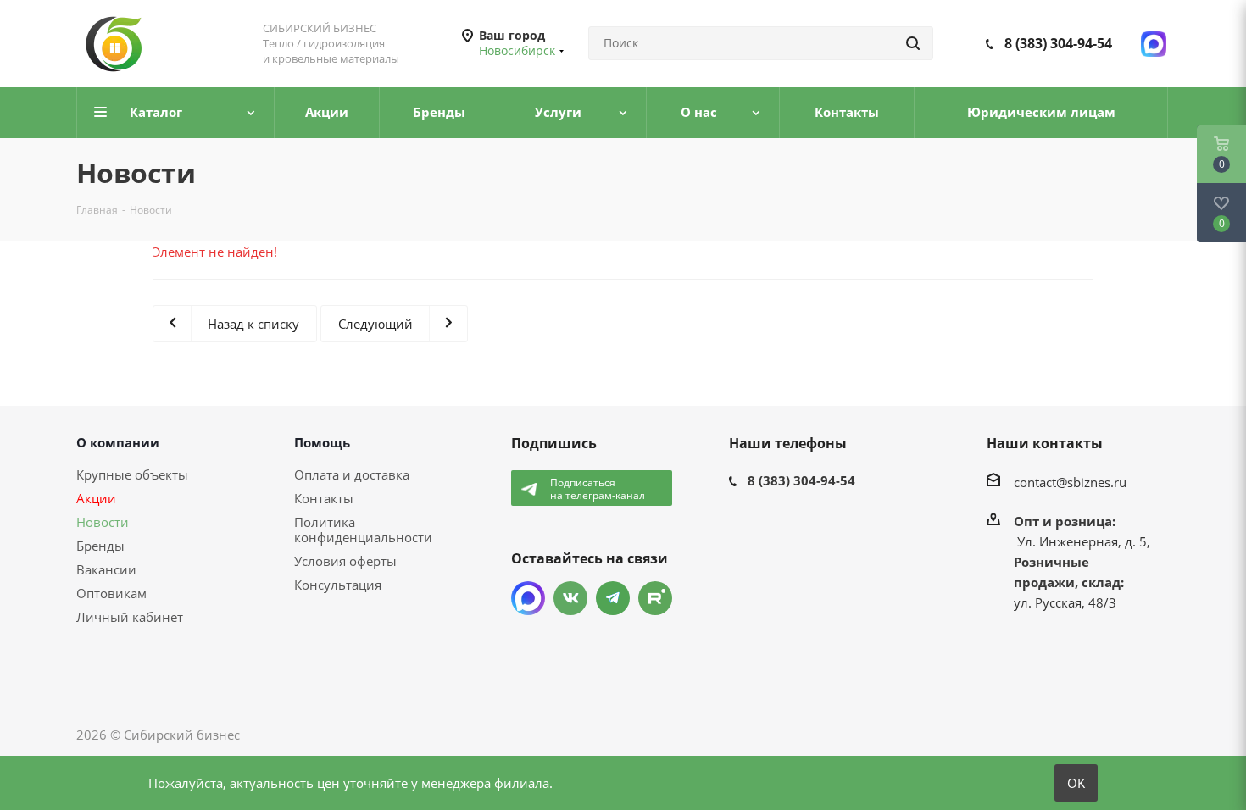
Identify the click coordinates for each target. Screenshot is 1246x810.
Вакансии (106, 569)
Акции (96, 498)
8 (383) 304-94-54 (1058, 43)
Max (528, 598)
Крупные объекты (132, 474)
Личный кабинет (129, 616)
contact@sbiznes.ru (1070, 482)
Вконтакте (570, 598)
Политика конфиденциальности (363, 529)
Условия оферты (345, 560)
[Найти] (913, 43)
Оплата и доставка (351, 474)
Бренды (100, 545)
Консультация (337, 584)
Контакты (323, 498)
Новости (102, 521)
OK (1076, 782)
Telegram (613, 598)
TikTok (655, 598)
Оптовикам (111, 593)
